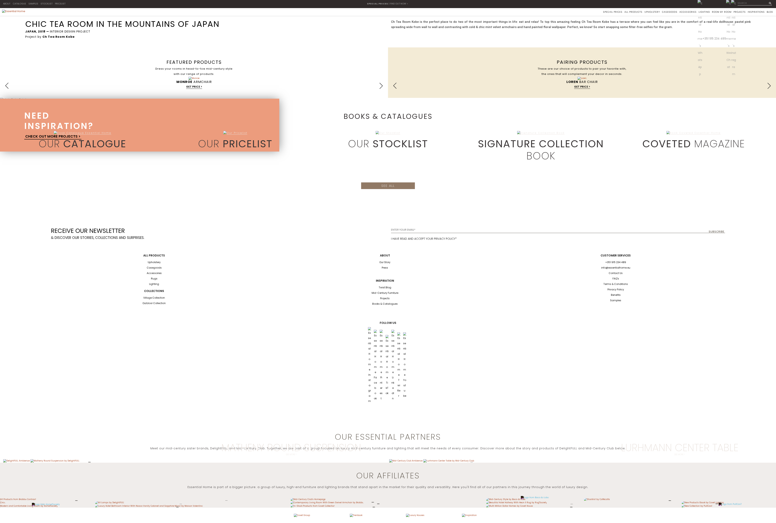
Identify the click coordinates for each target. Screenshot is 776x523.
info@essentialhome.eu (615, 267)
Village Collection (154, 297)
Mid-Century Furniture (385, 293)
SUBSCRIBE (716, 231)
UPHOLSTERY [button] (652, 12)
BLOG (770, 12)
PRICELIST (60, 3)
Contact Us (616, 273)
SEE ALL (388, 185)
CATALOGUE (19, 3)
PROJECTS (740, 12)
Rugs (154, 278)
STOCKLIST (47, 3)
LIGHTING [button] (704, 12)
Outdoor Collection (154, 303)
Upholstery (154, 262)
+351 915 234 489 (714, 39)
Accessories (154, 273)
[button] (7, 86)
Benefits (616, 295)
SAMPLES (33, 3)
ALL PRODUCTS (633, 12)
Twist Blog (385, 287)
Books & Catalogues (385, 303)
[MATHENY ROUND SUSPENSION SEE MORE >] (55, 460)
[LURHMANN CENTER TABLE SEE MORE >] (448, 460)
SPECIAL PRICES (612, 12)
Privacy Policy (615, 289)
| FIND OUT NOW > (387, 3)
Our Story (384, 262)
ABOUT (6, 3)
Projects (385, 298)
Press (385, 267)
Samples (615, 300)
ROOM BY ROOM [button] (722, 12)
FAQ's (616, 278)
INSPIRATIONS (756, 12)
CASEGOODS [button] (669, 12)
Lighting (154, 284)
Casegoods (154, 267)
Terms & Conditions (615, 284)
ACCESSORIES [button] (688, 12)
